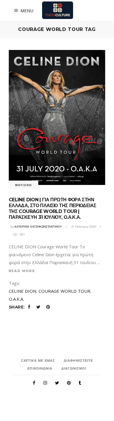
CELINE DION (22, 291)
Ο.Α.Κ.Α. (16, 299)
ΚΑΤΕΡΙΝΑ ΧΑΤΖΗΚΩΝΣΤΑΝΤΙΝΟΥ (38, 226)
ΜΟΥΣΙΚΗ (23, 185)
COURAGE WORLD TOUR (64, 291)
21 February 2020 (83, 226)
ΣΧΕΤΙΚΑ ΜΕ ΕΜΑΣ (38, 360)
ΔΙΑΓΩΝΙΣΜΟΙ (74, 368)
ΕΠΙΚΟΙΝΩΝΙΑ (39, 368)
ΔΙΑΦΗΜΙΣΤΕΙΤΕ (78, 360)
